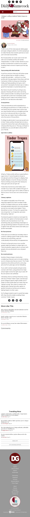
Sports (15, 466)
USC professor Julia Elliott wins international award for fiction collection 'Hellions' (14, 310)
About (15, 486)
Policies (15, 488)
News (15, 464)
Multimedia (15, 472)
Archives (15, 479)
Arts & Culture (15, 468)
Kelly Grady (4, 416)
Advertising (15, 475)
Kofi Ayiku (4, 319)
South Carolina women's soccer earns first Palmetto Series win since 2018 (14, 317)
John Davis (4, 437)
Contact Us (15, 494)
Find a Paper (15, 483)
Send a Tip (15, 440)
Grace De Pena (26, 171)
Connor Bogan (5, 423)
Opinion (15, 470)
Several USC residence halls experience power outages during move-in (14, 421)
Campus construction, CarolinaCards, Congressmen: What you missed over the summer (14, 414)
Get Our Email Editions (15, 444)
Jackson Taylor (4, 324)
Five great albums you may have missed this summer (14, 323)
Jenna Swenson (11, 43)
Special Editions (15, 481)
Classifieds (15, 477)
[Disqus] (15, 350)
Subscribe (15, 490)
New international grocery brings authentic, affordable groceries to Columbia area (14, 428)
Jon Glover (18, 40)
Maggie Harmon (5, 430)
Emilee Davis (4, 312)
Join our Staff (15, 492)
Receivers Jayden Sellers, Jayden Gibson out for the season (14, 435)
